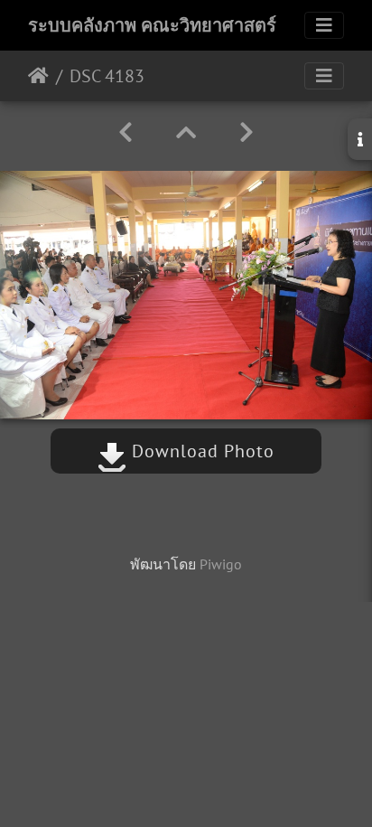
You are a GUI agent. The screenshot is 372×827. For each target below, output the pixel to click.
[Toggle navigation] (324, 25)
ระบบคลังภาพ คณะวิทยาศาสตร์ (152, 25)
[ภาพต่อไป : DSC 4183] (246, 132)
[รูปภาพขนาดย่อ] (186, 132)
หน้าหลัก (38, 75)
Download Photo (200, 451)
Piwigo (221, 564)
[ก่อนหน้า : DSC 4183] (125, 132)
